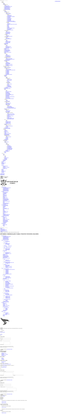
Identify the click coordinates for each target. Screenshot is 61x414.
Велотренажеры (8, 63)
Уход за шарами (8, 111)
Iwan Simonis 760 (9, 146)
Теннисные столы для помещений (11, 21)
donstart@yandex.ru (2, 174)
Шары (6, 77)
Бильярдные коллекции (7, 9)
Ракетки (8, 24)
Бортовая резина (6, 151)
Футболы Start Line (8, 32)
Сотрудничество (6, 157)
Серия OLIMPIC (9, 19)
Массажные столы (8, 59)
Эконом (7, 137)
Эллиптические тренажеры (9, 65)
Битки (8, 84)
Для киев (7, 126)
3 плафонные (7, 271)
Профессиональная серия (8, 7)
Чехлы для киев (8, 103)
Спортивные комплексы (7, 50)
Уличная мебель (6, 139)
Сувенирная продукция (7, 128)
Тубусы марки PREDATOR (10, 107)
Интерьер (6, 130)
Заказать (1, 334)
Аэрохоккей (7, 35)
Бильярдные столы (7, 5)
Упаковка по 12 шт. (7, 296)
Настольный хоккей (7, 60)
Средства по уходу (8, 110)
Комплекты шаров (9, 79)
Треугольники (6, 87)
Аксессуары (8, 23)
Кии (4, 280)
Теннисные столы (9, 15)
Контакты (3, 172)
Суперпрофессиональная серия (8, 6)
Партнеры (3, 163)
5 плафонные (7, 272)
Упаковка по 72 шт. (8, 122)
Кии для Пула (7, 97)
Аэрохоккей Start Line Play (9, 36)
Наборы (8, 26)
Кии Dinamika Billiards (8, 91)
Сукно (6, 143)
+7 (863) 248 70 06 (57, 1)
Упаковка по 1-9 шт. (8, 121)
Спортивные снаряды (5, 199)
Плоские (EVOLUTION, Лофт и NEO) (10, 269)
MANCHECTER (8, 150)
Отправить (2, 380)
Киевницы (4, 274)
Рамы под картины (5, 220)
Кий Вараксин (7, 95)
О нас (3, 154)
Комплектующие (5, 168)
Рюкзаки (8, 27)
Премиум (7, 138)
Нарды (7, 45)
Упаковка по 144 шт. (8, 123)
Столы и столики (7, 132)
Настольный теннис (8, 13)
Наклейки (6, 108)
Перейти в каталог (4, 401)
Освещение (4, 222)
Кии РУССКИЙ (8, 93)
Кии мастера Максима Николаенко (10, 96)
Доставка (3, 161)
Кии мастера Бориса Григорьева (10, 98)
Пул (7, 80)
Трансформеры (6, 43)
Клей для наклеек (9, 117)
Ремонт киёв (6, 285)
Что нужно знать (4, 361)
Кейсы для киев (8, 104)
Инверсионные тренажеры (9, 64)
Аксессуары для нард (8, 46)
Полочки (6, 75)
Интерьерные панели (8, 136)
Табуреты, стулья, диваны (8, 133)
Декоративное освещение (9, 74)
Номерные (8, 85)
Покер (6, 40)
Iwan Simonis (8, 145)
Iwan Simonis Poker (9, 149)
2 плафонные (7, 71)
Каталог (4, 3)
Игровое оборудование (6, 190)
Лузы (3, 225)
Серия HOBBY (9, 20)
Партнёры (6, 158)
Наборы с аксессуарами (8, 277)
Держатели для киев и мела (6, 214)
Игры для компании (7, 49)
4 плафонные (7, 72)
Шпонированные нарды (9, 47)
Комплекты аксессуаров (7, 88)
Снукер (8, 81)
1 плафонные (7, 70)
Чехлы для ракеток (9, 28)
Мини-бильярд (5, 246)
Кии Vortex (7, 92)
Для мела (7, 127)
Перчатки (4, 213)
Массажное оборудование (9, 58)
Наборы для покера (8, 41)
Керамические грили (7, 260)
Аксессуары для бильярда (8, 67)
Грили (6, 54)
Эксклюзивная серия (5, 188)
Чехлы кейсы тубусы (5, 211)
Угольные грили (8, 56)
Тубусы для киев (9, 106)
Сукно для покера (8, 42)
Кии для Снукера (7, 287)
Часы (3, 209)
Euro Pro (6, 313)
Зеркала (5, 131)
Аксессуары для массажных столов (9, 262)
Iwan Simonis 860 (9, 147)
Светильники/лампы (8, 69)
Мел (4, 295)
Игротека (6, 11)
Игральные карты (7, 48)
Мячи (8, 25)
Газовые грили (7, 55)
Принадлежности (8, 33)
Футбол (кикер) (8, 31)
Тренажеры (7, 62)
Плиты (5, 152)
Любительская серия (7, 8)
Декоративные (9, 86)
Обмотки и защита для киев (10, 118)
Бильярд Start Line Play (8, 38)
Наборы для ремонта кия (10, 115)
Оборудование (9, 29)
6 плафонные (7, 73)
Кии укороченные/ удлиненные (10, 94)
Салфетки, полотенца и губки (11, 114)
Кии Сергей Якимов (7, 283)
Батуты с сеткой (6, 51)
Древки (7, 100)
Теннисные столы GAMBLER (11, 16)
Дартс (5, 52)
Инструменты (9, 116)
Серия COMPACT (9, 18)
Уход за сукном (7, 294)
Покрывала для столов (6, 301)
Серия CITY (8, 17)
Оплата (2, 170)
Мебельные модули (7, 134)
